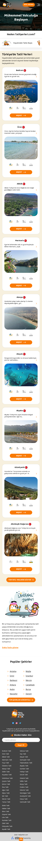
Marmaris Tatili (7, 760)
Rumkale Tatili (6, 820)
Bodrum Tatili (6, 751)
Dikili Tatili (5, 823)
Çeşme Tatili (6, 781)
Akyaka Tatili (24, 766)
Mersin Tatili (6, 799)
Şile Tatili (5, 796)
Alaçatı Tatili (24, 757)
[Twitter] (20, 723)
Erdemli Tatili (24, 778)
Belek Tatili (5, 805)
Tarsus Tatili (6, 802)
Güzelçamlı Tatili (25, 796)
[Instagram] (17, 723)
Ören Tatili (5, 754)
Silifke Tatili (23, 781)
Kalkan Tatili (6, 808)
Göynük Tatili (6, 814)
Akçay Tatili (23, 784)
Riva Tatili (5, 787)
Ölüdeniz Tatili (6, 766)
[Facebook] (13, 723)
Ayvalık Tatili (6, 829)
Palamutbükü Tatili (26, 763)
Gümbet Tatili (24, 769)
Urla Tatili (5, 817)
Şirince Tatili (6, 784)
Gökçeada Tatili (7, 826)
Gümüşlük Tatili (25, 760)
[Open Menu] (38, 5)
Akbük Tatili (6, 757)
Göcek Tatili (24, 775)
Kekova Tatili (24, 751)
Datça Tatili (23, 799)
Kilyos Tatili (5, 793)
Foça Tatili (5, 763)
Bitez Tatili (5, 811)
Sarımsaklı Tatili (25, 802)
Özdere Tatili (24, 787)
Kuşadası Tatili (7, 775)
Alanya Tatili (6, 769)
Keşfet (19, 116)
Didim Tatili (5, 772)
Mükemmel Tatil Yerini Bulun (19, 43)
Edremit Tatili (24, 790)
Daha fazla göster (10, 647)
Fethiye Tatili (24, 772)
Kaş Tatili (23, 754)
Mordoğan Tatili (25, 793)
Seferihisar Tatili (7, 778)
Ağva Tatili (5, 790)
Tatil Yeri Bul (29, 4)
